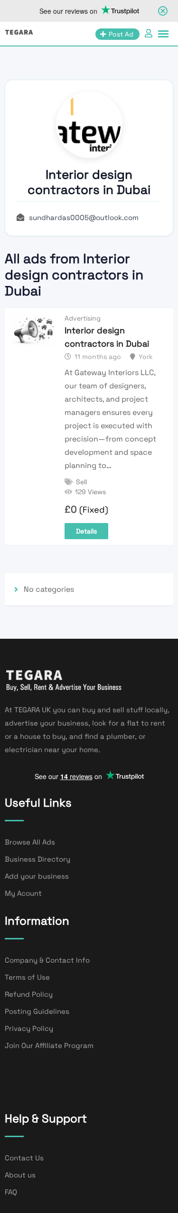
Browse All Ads (30, 841)
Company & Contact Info (47, 960)
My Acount (23, 893)
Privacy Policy (29, 1028)
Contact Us (24, 1157)
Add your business (37, 876)
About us (20, 1174)
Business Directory (37, 859)
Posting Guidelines (37, 1011)
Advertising (83, 318)
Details (86, 531)
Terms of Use (27, 977)
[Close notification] (163, 11)
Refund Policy (29, 994)
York (146, 356)
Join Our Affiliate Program (49, 1045)
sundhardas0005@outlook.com (84, 217)
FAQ (11, 1191)
